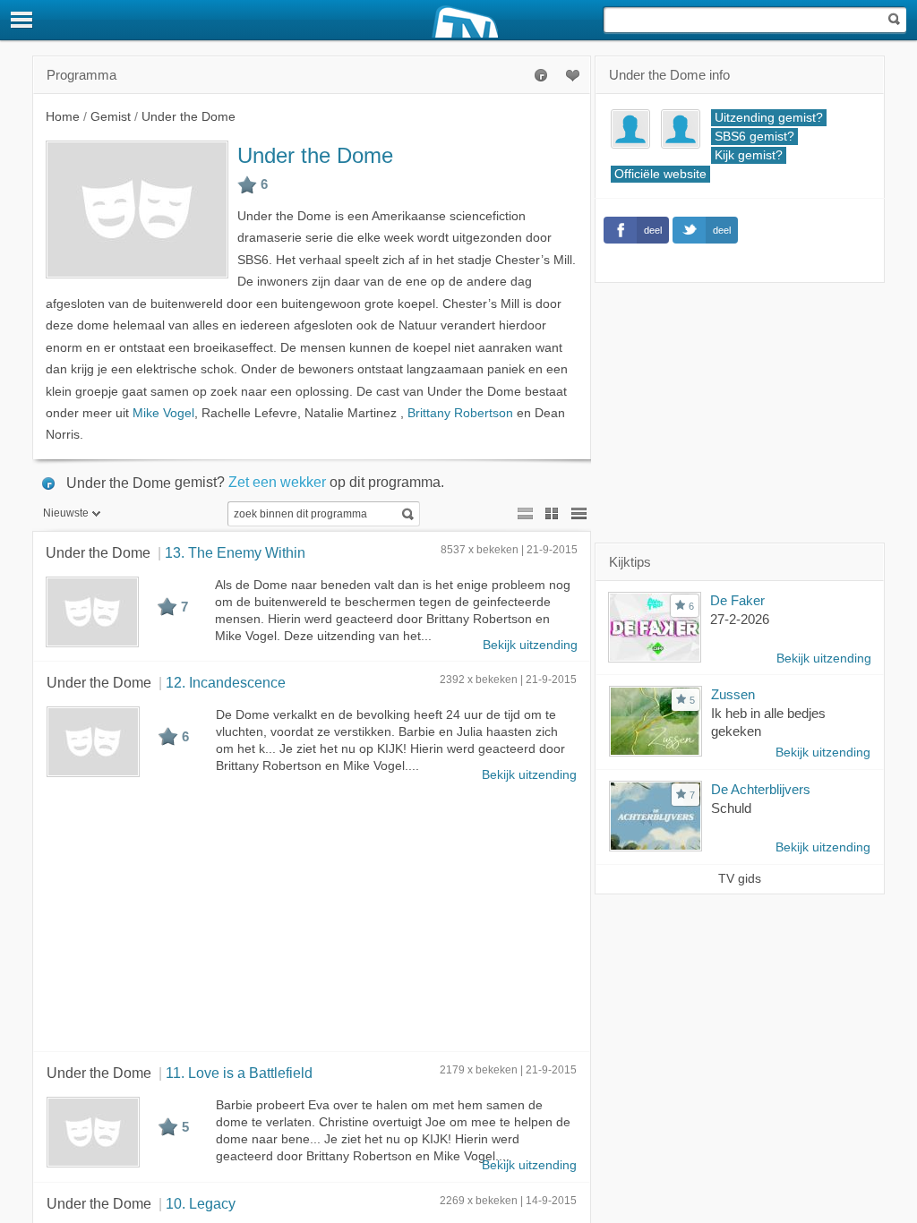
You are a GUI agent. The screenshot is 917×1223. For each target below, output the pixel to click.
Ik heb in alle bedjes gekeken (768, 723)
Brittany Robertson (460, 413)
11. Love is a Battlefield (239, 1073)
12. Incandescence (226, 682)
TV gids (739, 878)
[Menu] (22, 20)
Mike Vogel (163, 413)
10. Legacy (201, 1203)
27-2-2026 (739, 619)
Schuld (731, 808)
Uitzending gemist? (769, 117)
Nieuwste (66, 513)
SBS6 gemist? (754, 136)
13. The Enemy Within (235, 552)
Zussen (733, 694)
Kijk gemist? (749, 155)
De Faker (737, 600)
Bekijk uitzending (530, 645)
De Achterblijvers (760, 789)
